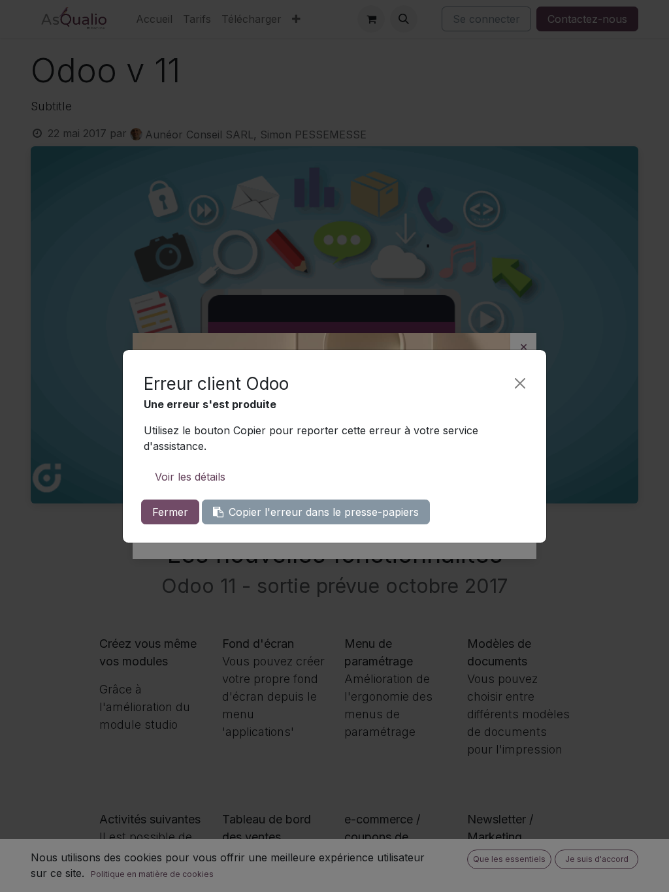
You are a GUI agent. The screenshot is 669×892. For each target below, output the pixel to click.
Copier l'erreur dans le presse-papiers (324, 511)
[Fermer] (520, 383)
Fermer (170, 511)
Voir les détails (190, 476)
